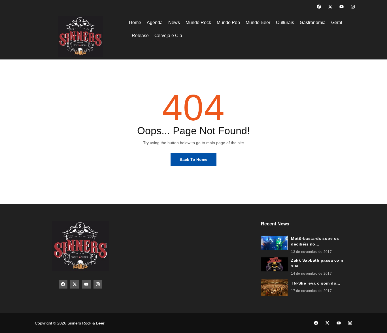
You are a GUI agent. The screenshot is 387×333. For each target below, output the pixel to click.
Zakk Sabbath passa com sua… (317, 263)
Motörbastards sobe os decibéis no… (315, 241)
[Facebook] (319, 7)
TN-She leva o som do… (316, 283)
